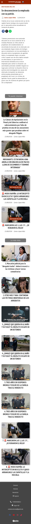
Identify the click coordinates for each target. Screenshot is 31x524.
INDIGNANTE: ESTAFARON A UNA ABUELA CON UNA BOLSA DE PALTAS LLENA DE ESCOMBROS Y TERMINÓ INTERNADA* (15, 163)
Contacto (15, 485)
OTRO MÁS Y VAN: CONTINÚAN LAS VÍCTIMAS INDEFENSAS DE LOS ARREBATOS (15, 298)
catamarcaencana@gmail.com (15, 509)
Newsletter (15, 492)
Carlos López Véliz (10, 18)
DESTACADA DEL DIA (8, 7)
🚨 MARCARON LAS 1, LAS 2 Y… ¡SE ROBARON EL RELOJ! (15, 226)
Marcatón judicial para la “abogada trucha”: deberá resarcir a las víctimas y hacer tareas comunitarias (15, 267)
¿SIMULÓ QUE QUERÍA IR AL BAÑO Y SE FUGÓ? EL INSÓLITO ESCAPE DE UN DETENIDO (16, 327)
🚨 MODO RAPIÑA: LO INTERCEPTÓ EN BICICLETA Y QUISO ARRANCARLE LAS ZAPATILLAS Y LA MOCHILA (15, 196)
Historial (15, 489)
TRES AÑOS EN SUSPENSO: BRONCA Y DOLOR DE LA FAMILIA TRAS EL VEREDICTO (15, 385)
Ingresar (16, 496)
